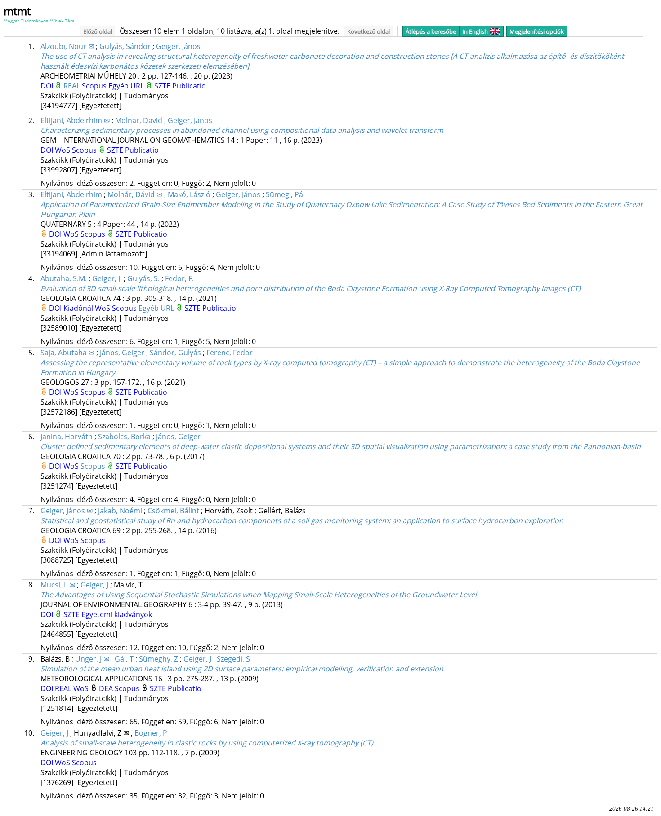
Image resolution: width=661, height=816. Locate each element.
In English (475, 31)
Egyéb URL (127, 86)
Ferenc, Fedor (229, 352)
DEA (107, 688)
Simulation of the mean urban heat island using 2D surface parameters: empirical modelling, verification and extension (241, 669)
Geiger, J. (107, 278)
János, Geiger (122, 352)
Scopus (95, 86)
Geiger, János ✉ (66, 511)
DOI (47, 86)
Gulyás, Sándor (125, 46)
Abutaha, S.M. (63, 278)
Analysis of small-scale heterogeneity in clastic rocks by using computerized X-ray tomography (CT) (206, 743)
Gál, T (124, 659)
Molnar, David (138, 120)
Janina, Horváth (66, 436)
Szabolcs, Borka (124, 436)
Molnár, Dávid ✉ (134, 194)
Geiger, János (178, 46)
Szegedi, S (233, 659)
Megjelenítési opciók (536, 31)
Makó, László (189, 194)
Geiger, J (94, 585)
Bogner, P (150, 733)
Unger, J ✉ (92, 659)
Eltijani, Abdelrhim (71, 194)
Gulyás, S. (143, 278)
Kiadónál (79, 308)
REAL (72, 86)
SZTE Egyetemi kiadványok (107, 614)
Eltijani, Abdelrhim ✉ (75, 120)
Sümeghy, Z (158, 659)
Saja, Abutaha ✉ (67, 352)
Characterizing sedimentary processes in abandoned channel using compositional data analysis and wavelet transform (241, 130)
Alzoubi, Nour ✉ (67, 46)
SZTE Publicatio (180, 86)
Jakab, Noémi (120, 511)
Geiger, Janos (190, 120)
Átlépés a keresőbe (431, 31)
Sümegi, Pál (285, 194)
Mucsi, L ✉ (57, 585)
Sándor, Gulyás (175, 352)
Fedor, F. (179, 278)
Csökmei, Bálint (173, 511)
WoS (63, 150)
